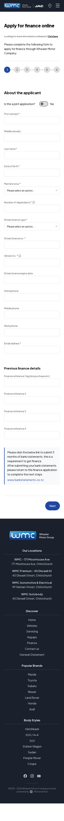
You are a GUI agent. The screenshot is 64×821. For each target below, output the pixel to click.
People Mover (32, 758)
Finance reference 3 (15, 411)
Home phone (11, 290)
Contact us (32, 649)
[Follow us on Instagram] (32, 776)
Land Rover (32, 697)
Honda (32, 703)
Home (32, 620)
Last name (10, 148)
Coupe (32, 764)
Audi (32, 709)
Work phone (11, 325)
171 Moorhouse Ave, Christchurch (32, 564)
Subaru (32, 686)
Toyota (32, 680)
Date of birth (12, 166)
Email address (12, 343)
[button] (50, 6)
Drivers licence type (15, 219)
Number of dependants (18, 202)
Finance (32, 643)
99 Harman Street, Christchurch (32, 587)
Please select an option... (21, 190)
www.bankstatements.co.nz (25, 480)
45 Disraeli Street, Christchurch (32, 598)
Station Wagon (32, 746)
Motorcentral (40, 791)
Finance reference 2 (15, 393)
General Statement (32, 654)
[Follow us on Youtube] (39, 776)
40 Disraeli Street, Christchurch (32, 575)
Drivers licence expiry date (18, 273)
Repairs (32, 637)
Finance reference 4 (15, 428)
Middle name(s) (12, 131)
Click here (53, 36)
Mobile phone (11, 308)
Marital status (12, 183)
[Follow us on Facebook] (25, 776)
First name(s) (12, 113)
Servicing (32, 631)
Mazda (32, 674)
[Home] (17, 6)
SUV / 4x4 (32, 735)
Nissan (32, 692)
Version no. (11, 255)
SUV (32, 740)
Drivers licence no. (15, 238)
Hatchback (32, 729)
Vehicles (32, 625)
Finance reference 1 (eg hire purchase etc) (27, 376)
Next (52, 506)
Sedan (32, 752)
